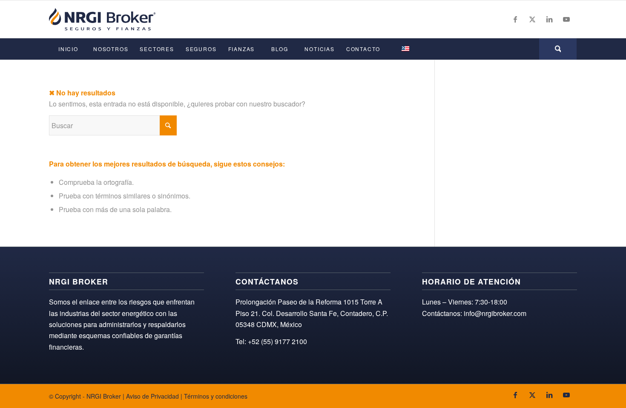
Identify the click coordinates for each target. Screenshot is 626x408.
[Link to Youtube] (566, 19)
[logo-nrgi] (102, 19)
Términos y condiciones (215, 396)
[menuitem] (68, 49)
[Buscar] (558, 49)
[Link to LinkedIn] (549, 19)
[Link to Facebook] (515, 19)
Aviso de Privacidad (152, 396)
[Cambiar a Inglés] (405, 49)
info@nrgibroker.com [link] (495, 313)
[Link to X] (532, 19)
